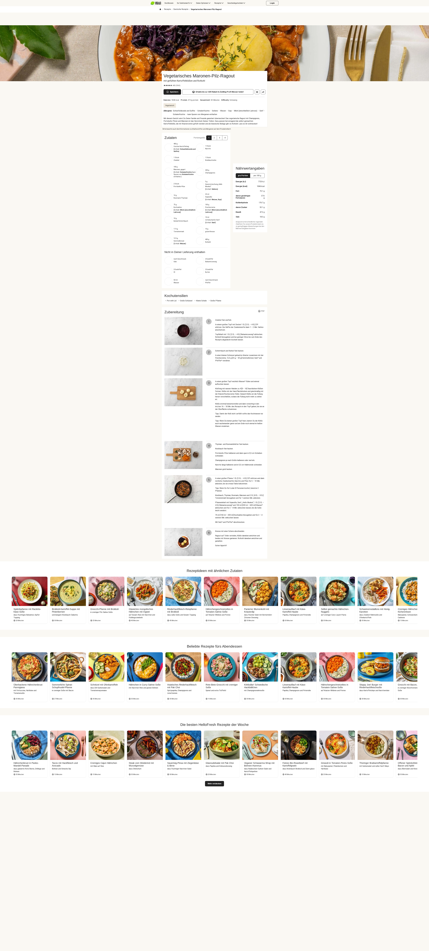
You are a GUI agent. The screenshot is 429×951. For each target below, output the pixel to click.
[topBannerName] (214, 19)
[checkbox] (164, 85)
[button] (209, 137)
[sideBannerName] (250, 147)
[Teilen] (263, 92)
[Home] (160, 9)
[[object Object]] (257, 92)
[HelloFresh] (156, 3)
